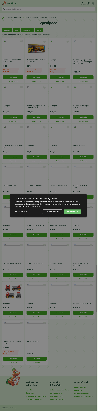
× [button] (83, 196)
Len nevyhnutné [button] (52, 211)
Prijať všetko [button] (72, 211)
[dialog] (48, 205)
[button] (21, 212)
